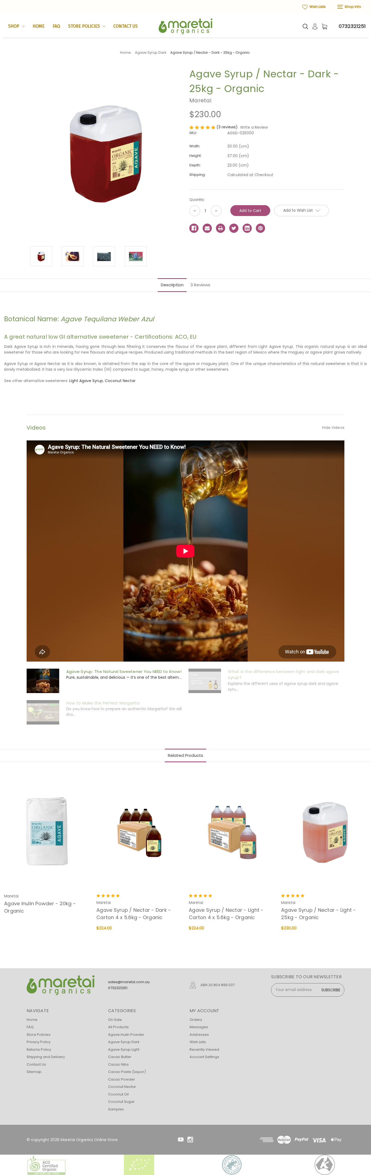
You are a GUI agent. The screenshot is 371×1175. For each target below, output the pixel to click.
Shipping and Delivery (46, 1056)
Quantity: (197, 199)
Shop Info (352, 6)
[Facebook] (194, 228)
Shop (13, 26)
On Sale (115, 1019)
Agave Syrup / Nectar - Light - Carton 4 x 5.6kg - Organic (226, 914)
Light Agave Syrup (86, 380)
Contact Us (125, 26)
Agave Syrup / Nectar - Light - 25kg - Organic (318, 914)
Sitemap (34, 1071)
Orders (196, 1019)
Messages (199, 1027)
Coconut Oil (118, 1094)
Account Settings (204, 1056)
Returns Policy (39, 1049)
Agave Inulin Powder (126, 1034)
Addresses (199, 1034)
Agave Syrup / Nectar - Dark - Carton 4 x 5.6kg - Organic (133, 914)
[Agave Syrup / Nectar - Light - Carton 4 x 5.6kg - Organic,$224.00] (232, 833)
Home (39, 26)
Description (172, 285)
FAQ (56, 26)
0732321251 (352, 26)
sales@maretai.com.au (129, 982)
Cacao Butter (119, 1056)
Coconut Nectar (120, 380)
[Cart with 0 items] (324, 26)
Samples (116, 1109)
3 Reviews (200, 285)
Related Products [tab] (185, 755)
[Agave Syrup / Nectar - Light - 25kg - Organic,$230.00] (324, 833)
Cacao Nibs (118, 1064)
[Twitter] (233, 228)
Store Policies (84, 26)
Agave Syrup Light (123, 1049)
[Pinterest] (260, 228)
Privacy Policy (39, 1041)
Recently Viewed (204, 1049)
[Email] (207, 228)
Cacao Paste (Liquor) (127, 1071)
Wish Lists (317, 6)
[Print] (220, 228)
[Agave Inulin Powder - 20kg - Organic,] (47, 833)
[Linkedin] (247, 228)
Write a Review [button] (254, 127)
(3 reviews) (227, 127)
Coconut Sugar (121, 1101)
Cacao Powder (121, 1079)
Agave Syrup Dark (124, 1041)
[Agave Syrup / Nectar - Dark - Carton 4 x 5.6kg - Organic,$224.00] (139, 833)
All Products (118, 1027)
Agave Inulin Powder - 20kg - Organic (40, 907)
